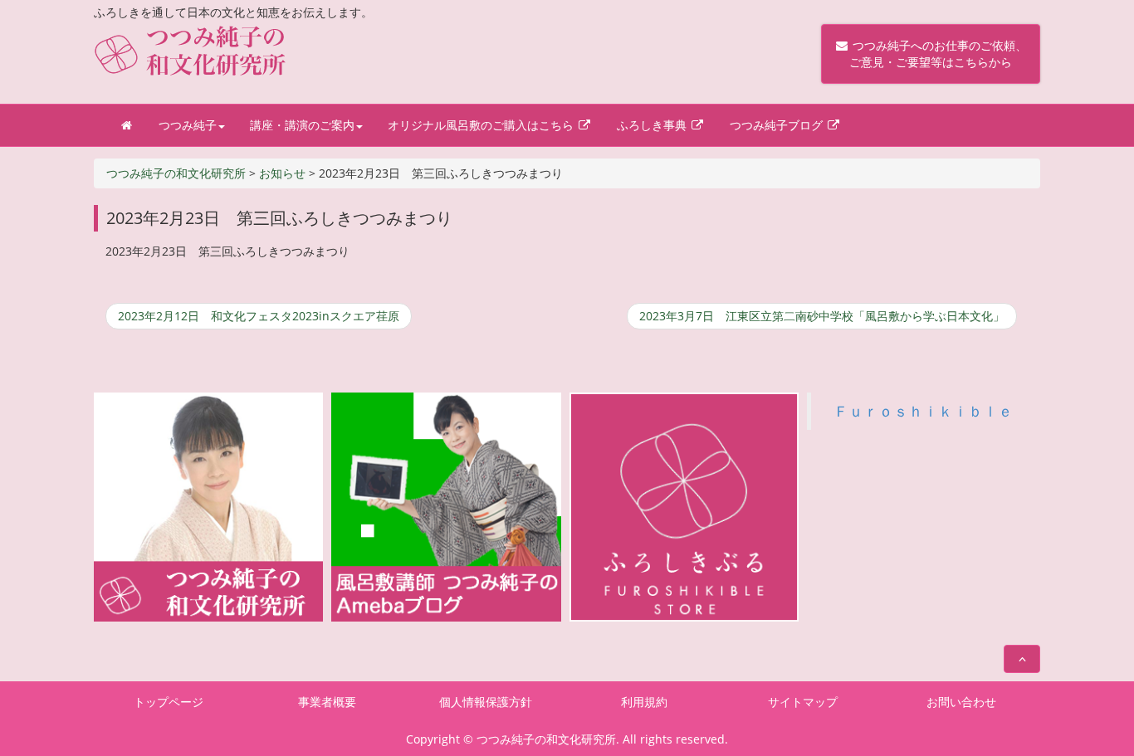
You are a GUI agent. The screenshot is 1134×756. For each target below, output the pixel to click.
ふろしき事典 (653, 125)
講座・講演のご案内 (302, 125)
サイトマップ (803, 702)
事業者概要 (327, 702)
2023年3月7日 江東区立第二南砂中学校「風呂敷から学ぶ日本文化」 (821, 316)
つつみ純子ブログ (778, 125)
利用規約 (644, 702)
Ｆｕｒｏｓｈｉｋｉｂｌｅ (923, 411)
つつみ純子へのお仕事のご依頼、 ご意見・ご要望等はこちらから (930, 53)
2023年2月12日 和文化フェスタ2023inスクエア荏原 (258, 316)
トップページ (168, 702)
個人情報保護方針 (485, 702)
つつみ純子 (188, 125)
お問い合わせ (961, 702)
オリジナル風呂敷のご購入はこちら (482, 125)
